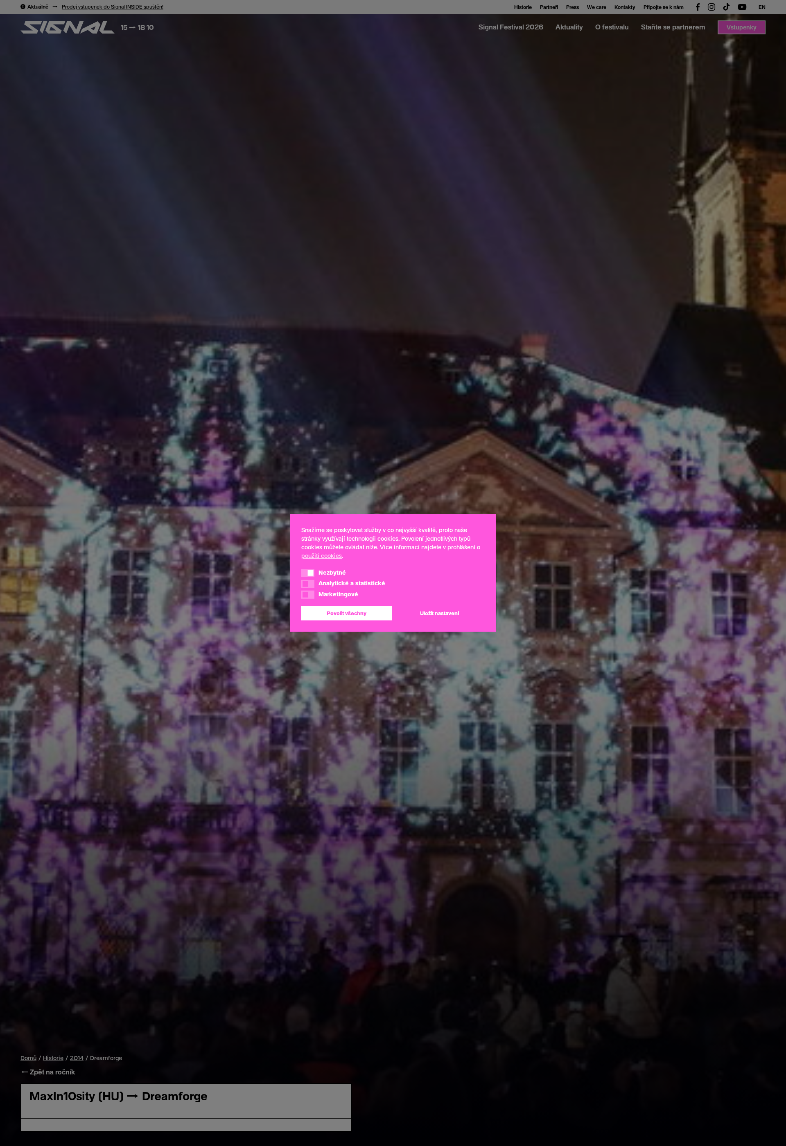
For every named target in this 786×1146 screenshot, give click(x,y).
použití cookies (321, 555)
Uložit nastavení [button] (439, 613)
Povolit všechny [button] (346, 613)
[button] (307, 573)
